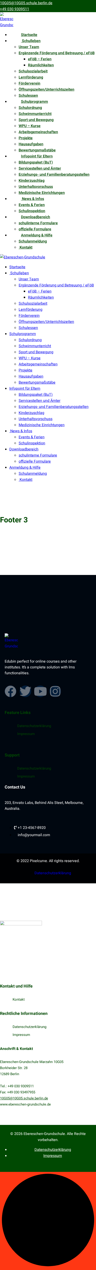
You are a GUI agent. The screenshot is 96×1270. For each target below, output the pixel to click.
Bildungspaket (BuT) (36, 162)
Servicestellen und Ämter (40, 168)
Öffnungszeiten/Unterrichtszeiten (46, 89)
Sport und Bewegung (36, 120)
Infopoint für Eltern (37, 156)
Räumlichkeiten (41, 65)
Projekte (26, 138)
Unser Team (29, 47)
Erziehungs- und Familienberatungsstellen (54, 174)
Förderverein (29, 83)
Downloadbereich (35, 217)
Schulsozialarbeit (33, 71)
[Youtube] (40, 691)
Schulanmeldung (33, 241)
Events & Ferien (32, 205)
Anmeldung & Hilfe (36, 235)
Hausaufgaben (31, 144)
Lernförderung (31, 77)
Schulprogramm (34, 101)
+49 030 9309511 (14, 9)
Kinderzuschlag (32, 180)
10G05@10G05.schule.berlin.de (26, 3)
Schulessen (28, 95)
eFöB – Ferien (39, 59)
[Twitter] (25, 691)
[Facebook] (10, 691)
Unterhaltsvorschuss (36, 186)
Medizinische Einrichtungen (42, 193)
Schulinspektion (32, 211)
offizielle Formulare (35, 229)
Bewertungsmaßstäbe (37, 150)
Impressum (26, 733)
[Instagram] (55, 691)
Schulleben (31, 41)
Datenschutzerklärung (34, 725)
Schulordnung (30, 108)
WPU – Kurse (30, 126)
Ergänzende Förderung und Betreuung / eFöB (57, 53)
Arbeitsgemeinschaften (38, 132)
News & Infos (32, 199)
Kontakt (25, 247)
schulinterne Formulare (38, 223)
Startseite (29, 35)
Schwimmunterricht (35, 114)
